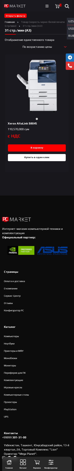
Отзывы (8, 303)
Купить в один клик (36, 157)
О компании (10, 288)
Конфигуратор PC (14, 310)
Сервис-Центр (12, 295)
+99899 (14, 437)
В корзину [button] (37, 147)
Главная (10, 21)
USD (71, 28)
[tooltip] (70, 57)
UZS (71, 21)
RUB (71, 35)
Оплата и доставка (14, 281)
